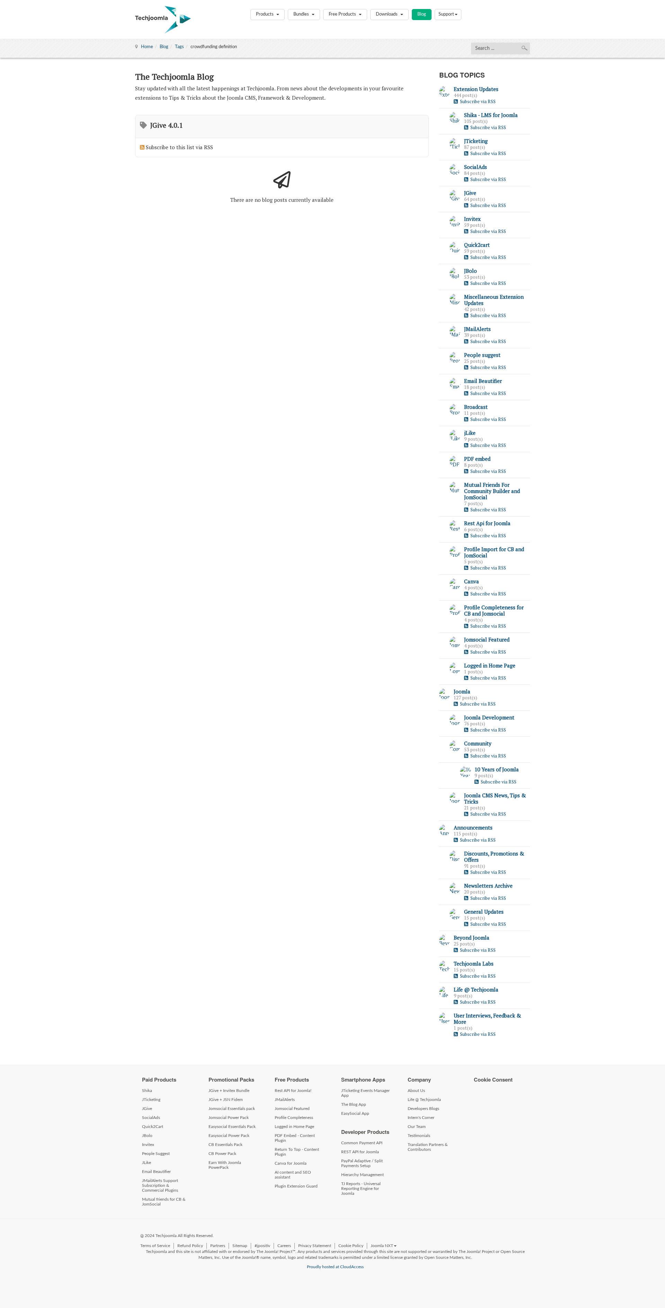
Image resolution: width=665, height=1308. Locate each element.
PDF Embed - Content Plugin (295, 1138)
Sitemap (239, 1246)
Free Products (343, 14)
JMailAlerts (477, 328)
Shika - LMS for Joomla (491, 114)
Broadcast (476, 406)
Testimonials (419, 1136)
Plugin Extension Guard (296, 1186)
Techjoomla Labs (474, 963)
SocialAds (475, 166)
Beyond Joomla (471, 937)
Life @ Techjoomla (476, 989)
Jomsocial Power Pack (229, 1118)
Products (265, 14)
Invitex (472, 218)
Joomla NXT (382, 1246)
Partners (217, 1246)
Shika (147, 1090)
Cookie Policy (350, 1246)
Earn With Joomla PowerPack (225, 1165)
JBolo (470, 270)
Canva (471, 581)
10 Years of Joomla (497, 769)
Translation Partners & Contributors (428, 1147)
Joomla (462, 691)
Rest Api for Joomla (487, 523)
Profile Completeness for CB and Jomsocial (494, 610)
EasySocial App (355, 1113)
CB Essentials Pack (225, 1145)
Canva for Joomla (291, 1163)
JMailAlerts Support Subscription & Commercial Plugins (160, 1185)
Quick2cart (477, 244)
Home (147, 47)
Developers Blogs (423, 1109)
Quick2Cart (152, 1127)
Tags (179, 47)
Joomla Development (489, 717)
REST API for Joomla (360, 1152)
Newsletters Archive (488, 885)
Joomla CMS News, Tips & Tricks (495, 798)
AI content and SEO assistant (293, 1174)
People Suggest (156, 1154)
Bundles (301, 14)
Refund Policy (190, 1246)
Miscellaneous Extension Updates (494, 299)
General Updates (484, 911)
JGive (470, 192)
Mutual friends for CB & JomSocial (164, 1201)
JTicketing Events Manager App (365, 1093)
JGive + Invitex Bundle (229, 1090)
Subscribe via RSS (477, 101)
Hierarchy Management (362, 1175)
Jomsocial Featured (486, 639)
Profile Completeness (294, 1118)
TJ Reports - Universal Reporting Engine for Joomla (361, 1188)
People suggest (482, 354)
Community (477, 743)
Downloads (387, 14)
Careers (284, 1246)
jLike (470, 432)
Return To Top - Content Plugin (297, 1151)
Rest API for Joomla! (293, 1090)
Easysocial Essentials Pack (232, 1127)
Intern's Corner (421, 1118)
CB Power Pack (222, 1154)
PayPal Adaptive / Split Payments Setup (362, 1163)
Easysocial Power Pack (229, 1136)
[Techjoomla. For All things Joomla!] (163, 20)
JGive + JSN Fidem (226, 1100)
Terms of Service (155, 1246)
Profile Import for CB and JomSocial (494, 552)
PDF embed (477, 458)
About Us (416, 1090)
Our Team (417, 1127)
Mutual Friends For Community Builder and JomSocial (492, 491)
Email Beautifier (483, 380)
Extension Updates (476, 89)
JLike (146, 1163)
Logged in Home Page (489, 665)
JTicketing (476, 140)
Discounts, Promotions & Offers (494, 856)
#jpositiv (262, 1246)
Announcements (473, 827)
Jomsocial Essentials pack (232, 1109)
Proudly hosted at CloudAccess (335, 1267)
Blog (421, 14)
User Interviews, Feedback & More (487, 1018)
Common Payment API (361, 1143)
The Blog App (353, 1104)
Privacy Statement (314, 1246)
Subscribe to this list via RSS (179, 147)
